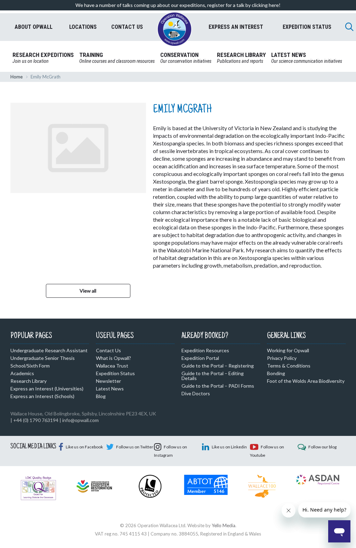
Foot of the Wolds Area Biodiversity (306, 381)
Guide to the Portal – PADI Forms (217, 386)
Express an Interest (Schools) (42, 396)
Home (16, 76)
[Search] (349, 26)
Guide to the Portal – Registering (217, 366)
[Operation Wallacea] (174, 29)
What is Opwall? (113, 358)
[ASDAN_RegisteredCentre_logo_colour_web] (317, 479)
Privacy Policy (282, 358)
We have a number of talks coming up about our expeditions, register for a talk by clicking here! (178, 5)
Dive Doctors (195, 393)
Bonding (276, 373)
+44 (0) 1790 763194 (35, 420)
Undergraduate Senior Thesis (42, 358)
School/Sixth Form (30, 366)
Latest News (110, 388)
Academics (22, 373)
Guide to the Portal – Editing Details (212, 375)
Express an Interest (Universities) (46, 388)
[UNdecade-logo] (94, 485)
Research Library (28, 381)
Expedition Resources (205, 350)
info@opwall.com (80, 420)
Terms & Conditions (288, 366)
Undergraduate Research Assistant (49, 350)
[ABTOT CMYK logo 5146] (206, 484)
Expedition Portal (200, 358)
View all (88, 291)
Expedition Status (115, 373)
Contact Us (108, 350)
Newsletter (108, 381)
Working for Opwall (288, 350)
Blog (101, 396)
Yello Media (223, 525)
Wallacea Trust (112, 366)
